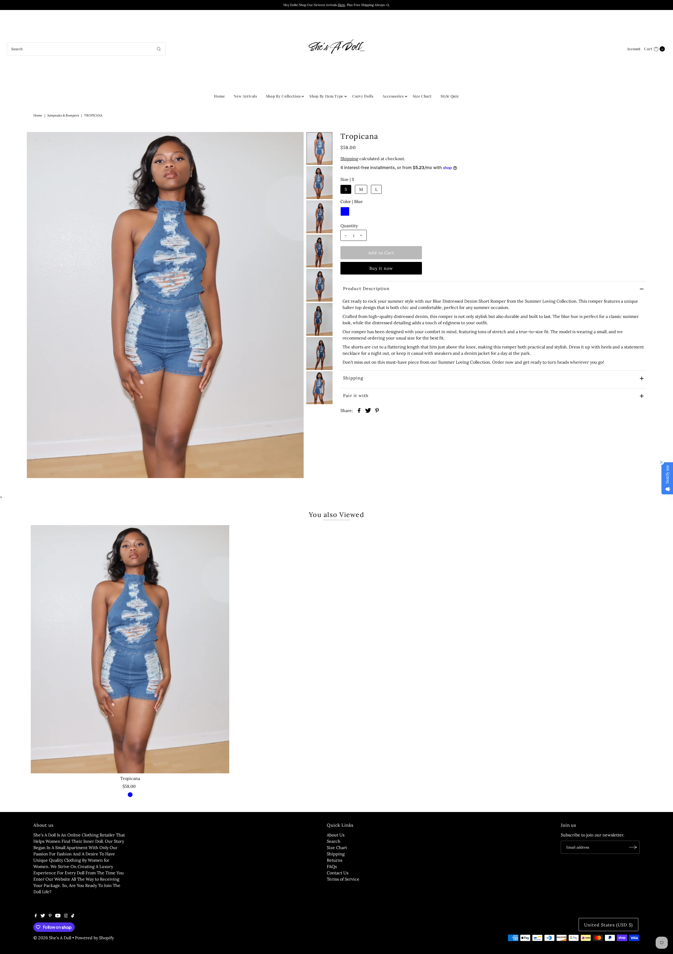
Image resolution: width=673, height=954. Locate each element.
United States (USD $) (608, 924)
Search (333, 841)
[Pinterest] (50, 916)
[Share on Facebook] (359, 410)
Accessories (393, 96)
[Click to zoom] (295, 140)
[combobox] (86, 48)
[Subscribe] (633, 847)
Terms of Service (343, 879)
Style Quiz (450, 96)
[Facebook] (36, 916)
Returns (334, 860)
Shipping (349, 158)
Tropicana (130, 778)
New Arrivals (245, 96)
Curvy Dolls (363, 96)
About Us (335, 835)
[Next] (48, 140)
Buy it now (381, 268)
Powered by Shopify (94, 937)
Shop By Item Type (326, 96)
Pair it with (356, 395)
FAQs (332, 866)
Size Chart (422, 96)
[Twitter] (42, 916)
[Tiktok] (72, 916)
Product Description (366, 288)
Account (633, 48)
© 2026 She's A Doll (52, 937)
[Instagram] (66, 916)
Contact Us (337, 872)
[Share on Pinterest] (377, 410)
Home (219, 96)
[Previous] (35, 140)
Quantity (349, 225)
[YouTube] (57, 916)
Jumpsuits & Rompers (63, 115)
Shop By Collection (283, 96)
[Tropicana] (130, 649)
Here (341, 5)
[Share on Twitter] (368, 410)
